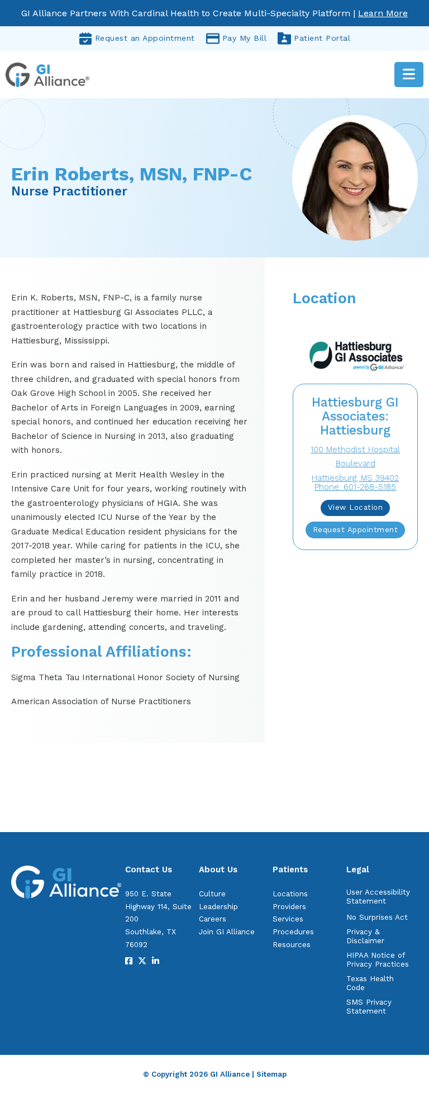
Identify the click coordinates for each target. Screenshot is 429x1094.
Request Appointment (355, 529)
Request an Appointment (145, 38)
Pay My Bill (244, 38)
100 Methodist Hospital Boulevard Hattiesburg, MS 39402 (355, 464)
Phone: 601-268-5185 (355, 487)
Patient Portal (322, 38)
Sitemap (271, 1074)
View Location (355, 507)
